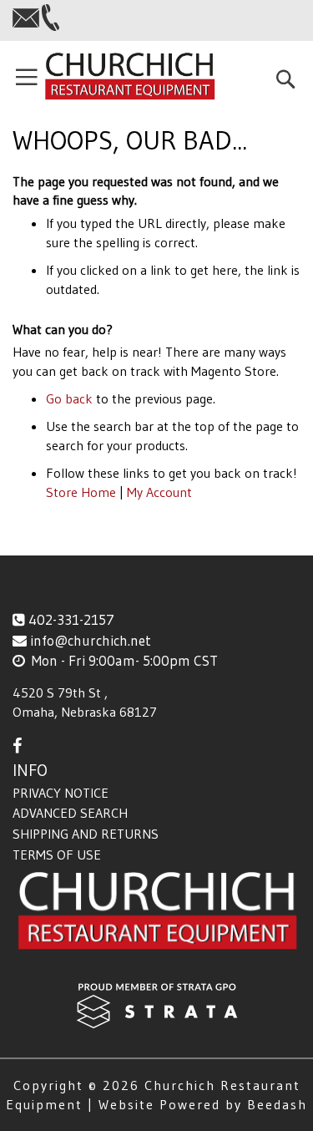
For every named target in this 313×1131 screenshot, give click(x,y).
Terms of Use (57, 854)
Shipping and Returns (86, 833)
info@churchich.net (90, 640)
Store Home (81, 492)
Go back (69, 398)
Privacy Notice (61, 792)
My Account (159, 492)
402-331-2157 (71, 619)
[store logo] (129, 76)
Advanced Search (70, 812)
